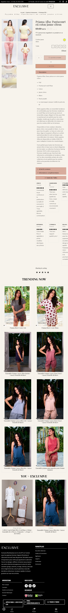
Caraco (51, 528)
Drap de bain (17, 528)
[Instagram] (63, 1)
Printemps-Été (42, 12)
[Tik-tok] (66, 1)
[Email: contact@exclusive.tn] (25, 602)
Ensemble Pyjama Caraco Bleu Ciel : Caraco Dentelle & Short (18, 421)
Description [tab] (42, 72)
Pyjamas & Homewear (31, 12)
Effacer (64, 50)
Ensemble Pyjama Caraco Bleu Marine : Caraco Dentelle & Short (17, 374)
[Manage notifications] (3, 609)
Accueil (22, 12)
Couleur (38, 39)
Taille (37, 46)
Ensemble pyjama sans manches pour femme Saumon (50, 469)
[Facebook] (60, 1)
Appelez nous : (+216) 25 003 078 (12, 1)
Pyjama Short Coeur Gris (18, 328)
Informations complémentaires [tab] (49, 173)
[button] (51, 6)
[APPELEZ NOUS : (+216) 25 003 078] (4, 603)
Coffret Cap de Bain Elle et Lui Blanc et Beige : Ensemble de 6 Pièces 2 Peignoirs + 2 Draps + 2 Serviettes (17, 531)
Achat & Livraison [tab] (44, 169)
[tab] (51, 72)
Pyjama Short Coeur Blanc (50, 328)
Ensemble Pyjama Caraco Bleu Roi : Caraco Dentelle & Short (18, 469)
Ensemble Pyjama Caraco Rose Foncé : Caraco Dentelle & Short (50, 374)
